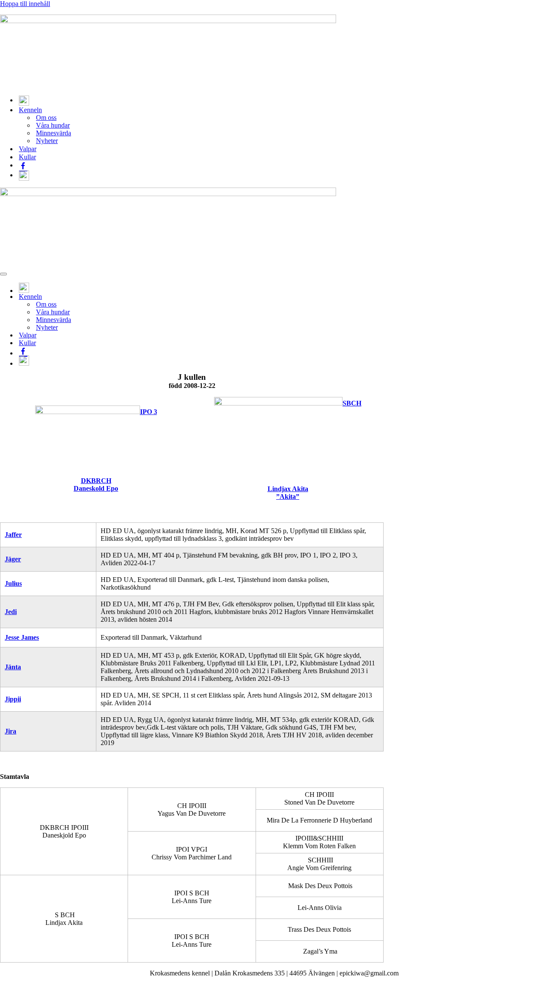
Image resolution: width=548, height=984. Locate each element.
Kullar (27, 157)
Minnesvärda (53, 133)
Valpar (27, 148)
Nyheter (47, 140)
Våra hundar (53, 125)
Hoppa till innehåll (25, 3)
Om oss (46, 117)
